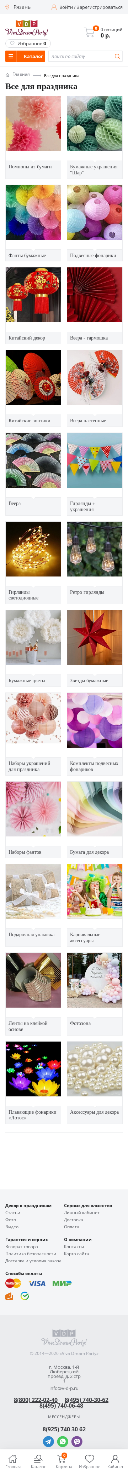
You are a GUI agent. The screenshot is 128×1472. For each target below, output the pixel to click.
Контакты (74, 1247)
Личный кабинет (82, 1213)
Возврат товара (21, 1247)
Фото (10, 1220)
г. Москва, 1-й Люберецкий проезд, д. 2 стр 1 (64, 1374)
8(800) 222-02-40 (36, 1400)
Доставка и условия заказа (33, 1261)
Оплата (71, 1227)
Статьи (12, 1213)
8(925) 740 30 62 (64, 1429)
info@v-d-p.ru (64, 1388)
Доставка (73, 1220)
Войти (66, 7)
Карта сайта (76, 1254)
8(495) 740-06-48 (61, 1405)
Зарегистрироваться (100, 7)
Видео (11, 1227)
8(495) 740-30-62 (86, 1400)
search (117, 56)
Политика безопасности (30, 1254)
